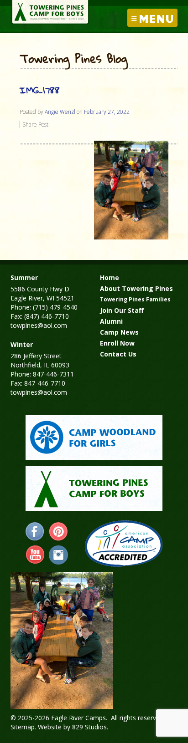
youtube (35, 555)
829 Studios (89, 727)
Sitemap (22, 727)
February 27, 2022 (107, 112)
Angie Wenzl (60, 112)
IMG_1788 (40, 90)
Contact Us (118, 354)
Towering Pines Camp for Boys (50, 12)
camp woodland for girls (94, 437)
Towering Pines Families (135, 299)
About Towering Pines (136, 288)
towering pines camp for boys (94, 488)
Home (109, 277)
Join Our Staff (122, 310)
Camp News (119, 332)
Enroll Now (117, 343)
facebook (35, 531)
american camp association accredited (123, 543)
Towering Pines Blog (74, 59)
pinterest (58, 531)
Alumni (111, 321)
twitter (58, 555)
